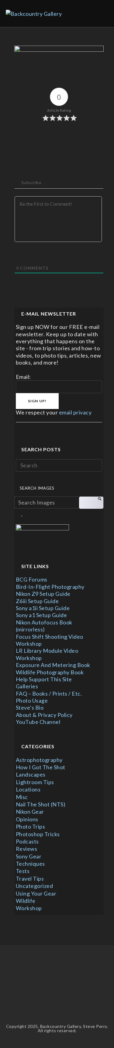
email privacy (75, 412)
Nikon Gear (30, 811)
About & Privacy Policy (44, 714)
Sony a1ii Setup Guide (43, 608)
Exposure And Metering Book (53, 665)
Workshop (29, 908)
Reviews (26, 848)
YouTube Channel (38, 721)
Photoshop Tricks (38, 834)
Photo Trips (30, 826)
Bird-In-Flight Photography (50, 586)
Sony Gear (29, 856)
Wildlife (26, 900)
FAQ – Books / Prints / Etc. (49, 693)
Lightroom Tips (35, 782)
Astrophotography (39, 759)
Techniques (30, 863)
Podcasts (27, 841)
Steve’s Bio (30, 707)
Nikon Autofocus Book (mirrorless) (44, 626)
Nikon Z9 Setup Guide (43, 593)
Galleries (27, 686)
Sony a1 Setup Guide (41, 615)
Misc (22, 797)
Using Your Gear (36, 893)
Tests (23, 871)
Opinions (27, 819)
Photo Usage (32, 700)
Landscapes (31, 774)
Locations (28, 789)
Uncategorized (34, 885)
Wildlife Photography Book (50, 672)
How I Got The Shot (40, 767)
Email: (23, 376)
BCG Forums (31, 579)
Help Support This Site (44, 679)
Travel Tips (30, 878)
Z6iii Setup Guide (37, 601)
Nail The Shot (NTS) (41, 804)
